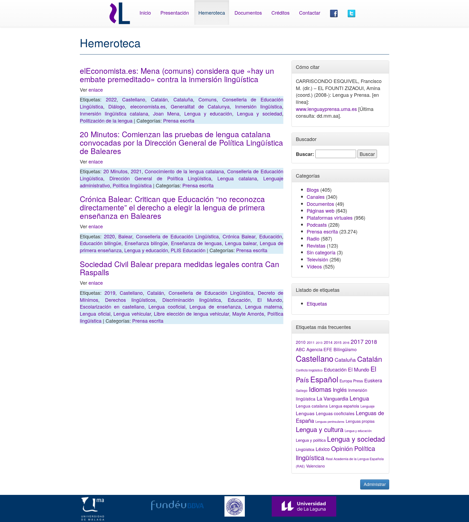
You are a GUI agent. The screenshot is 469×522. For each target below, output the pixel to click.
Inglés (340, 389)
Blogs (313, 189)
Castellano (133, 99)
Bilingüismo (345, 349)
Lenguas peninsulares (329, 421)
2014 (328, 342)
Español (324, 379)
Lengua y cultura (319, 429)
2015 (337, 342)
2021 (136, 171)
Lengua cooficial (166, 306)
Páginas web (320, 210)
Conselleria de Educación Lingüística (177, 236)
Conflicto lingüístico (309, 370)
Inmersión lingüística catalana (114, 113)
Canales (316, 196)
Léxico (323, 448)
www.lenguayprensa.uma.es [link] (326, 108)
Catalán (159, 99)
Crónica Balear (239, 236)
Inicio (145, 12)
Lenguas (305, 413)
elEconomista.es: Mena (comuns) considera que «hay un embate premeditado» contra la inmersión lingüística (177, 74)
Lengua (359, 398)
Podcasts (317, 224)
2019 (109, 292)
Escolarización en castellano (112, 306)
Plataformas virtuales (330, 217)
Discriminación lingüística (191, 299)
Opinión (342, 448)
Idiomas (320, 389)
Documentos (248, 12)
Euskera (373, 380)
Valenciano (315, 466)
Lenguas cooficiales (335, 413)
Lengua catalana (237, 178)
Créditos (280, 12)
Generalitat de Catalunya (200, 106)
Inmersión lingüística (258, 106)
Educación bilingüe (100, 242)
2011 (311, 342)
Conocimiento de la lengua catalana (184, 171)
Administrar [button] (375, 484)
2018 (371, 341)
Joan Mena (166, 113)
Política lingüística (132, 185)
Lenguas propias (360, 421)
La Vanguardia (332, 398)
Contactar (309, 12)
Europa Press (351, 380)
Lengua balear (240, 242)
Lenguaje (367, 406)
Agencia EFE (319, 349)
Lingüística (305, 449)
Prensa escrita (178, 120)
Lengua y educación (208, 113)
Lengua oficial (95, 313)
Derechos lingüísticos (130, 299)
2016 (346, 342)
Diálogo (116, 106)
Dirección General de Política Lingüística (160, 178)
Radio (313, 238)
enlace (95, 89)
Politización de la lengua (106, 120)
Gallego (302, 390)
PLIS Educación (188, 250)
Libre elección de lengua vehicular (191, 313)
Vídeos (314, 266)
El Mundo (269, 299)
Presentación (174, 12)
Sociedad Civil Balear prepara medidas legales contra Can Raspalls (179, 268)
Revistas (316, 245)
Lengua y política (311, 440)
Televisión (317, 259)
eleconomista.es (148, 106)
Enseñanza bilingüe (146, 242)
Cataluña (183, 99)
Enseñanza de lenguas (196, 242)
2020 (109, 236)
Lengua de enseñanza (215, 306)
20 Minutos (115, 171)
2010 (301, 342)
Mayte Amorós (248, 313)
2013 (319, 343)
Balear (125, 236)
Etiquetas (317, 303)
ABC (300, 349)
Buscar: (305, 154)
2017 (357, 341)
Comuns (207, 99)
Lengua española (344, 406)
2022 (111, 99)
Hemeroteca (211, 12)
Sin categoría (321, 252)
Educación (270, 236)
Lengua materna (263, 306)
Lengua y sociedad (259, 113)
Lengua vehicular (132, 313)
